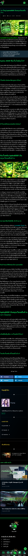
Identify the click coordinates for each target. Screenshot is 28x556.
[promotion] (8, 552)
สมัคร (24, 555)
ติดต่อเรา (19, 555)
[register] (24, 552)
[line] (19, 552)
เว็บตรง (16, 371)
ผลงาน (3, 413)
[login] (3, 552)
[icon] (25, 548)
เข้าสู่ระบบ (3, 555)
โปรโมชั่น (8, 555)
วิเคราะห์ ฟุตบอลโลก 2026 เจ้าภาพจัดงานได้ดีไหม (13, 508)
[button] (24, 3)
